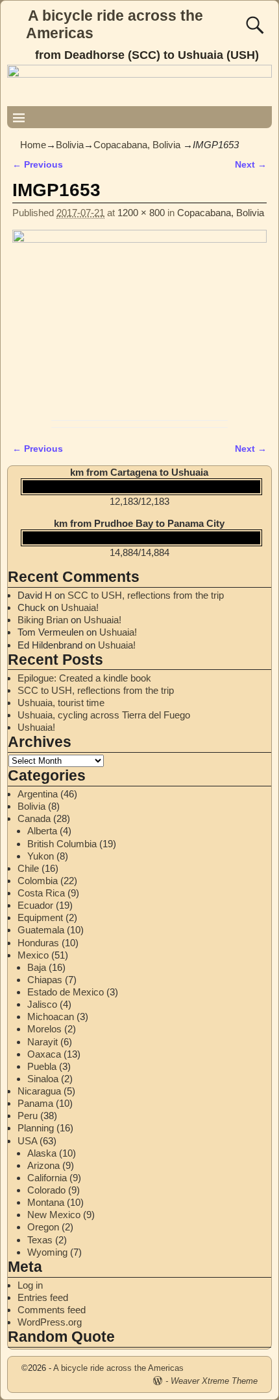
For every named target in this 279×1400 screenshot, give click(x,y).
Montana (45, 1202)
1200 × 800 (141, 212)
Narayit (42, 1041)
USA (27, 1140)
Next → (251, 165)
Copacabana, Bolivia (136, 144)
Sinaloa (42, 1078)
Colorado (46, 1189)
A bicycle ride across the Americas (118, 1368)
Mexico (33, 955)
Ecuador (35, 905)
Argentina (38, 793)
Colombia (38, 880)
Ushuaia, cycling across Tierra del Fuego (104, 714)
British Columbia (62, 843)
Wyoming (47, 1252)
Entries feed (43, 1297)
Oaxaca (44, 1054)
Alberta (42, 830)
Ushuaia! (80, 607)
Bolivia (70, 144)
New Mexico (53, 1214)
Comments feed (52, 1309)
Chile (28, 868)
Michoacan (50, 1016)
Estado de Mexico (65, 991)
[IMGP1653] (139, 322)
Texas (40, 1239)
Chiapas (44, 979)
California (47, 1177)
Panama (35, 1103)
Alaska (41, 1153)
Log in (30, 1285)
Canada (34, 818)
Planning (36, 1127)
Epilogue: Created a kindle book (84, 677)
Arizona (43, 1165)
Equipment (40, 917)
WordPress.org (50, 1322)
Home (33, 144)
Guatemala (41, 929)
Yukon (40, 855)
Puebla (41, 1066)
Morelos (44, 1028)
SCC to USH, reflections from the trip (145, 595)
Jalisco (42, 1004)
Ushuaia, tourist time (61, 702)
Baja (36, 967)
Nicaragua (39, 1090)
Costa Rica (41, 892)
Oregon (43, 1226)
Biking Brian (43, 619)
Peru (28, 1115)
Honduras (38, 942)
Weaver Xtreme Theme (214, 1381)
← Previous (37, 165)
